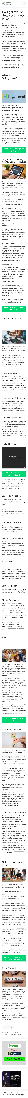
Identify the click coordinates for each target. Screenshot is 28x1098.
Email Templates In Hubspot (11, 1032)
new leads (9, 499)
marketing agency (9, 181)
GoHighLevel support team (11, 842)
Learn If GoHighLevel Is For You (14, 720)
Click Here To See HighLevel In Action (14, 150)
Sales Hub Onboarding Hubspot (12, 1034)
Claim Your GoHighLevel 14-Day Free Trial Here (14, 958)
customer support (19, 851)
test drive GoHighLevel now (18, 1017)
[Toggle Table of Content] (10, 1027)
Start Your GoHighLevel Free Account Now (14, 474)
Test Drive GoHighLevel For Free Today (14, 308)
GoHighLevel (5, 105)
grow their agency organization (15, 628)
